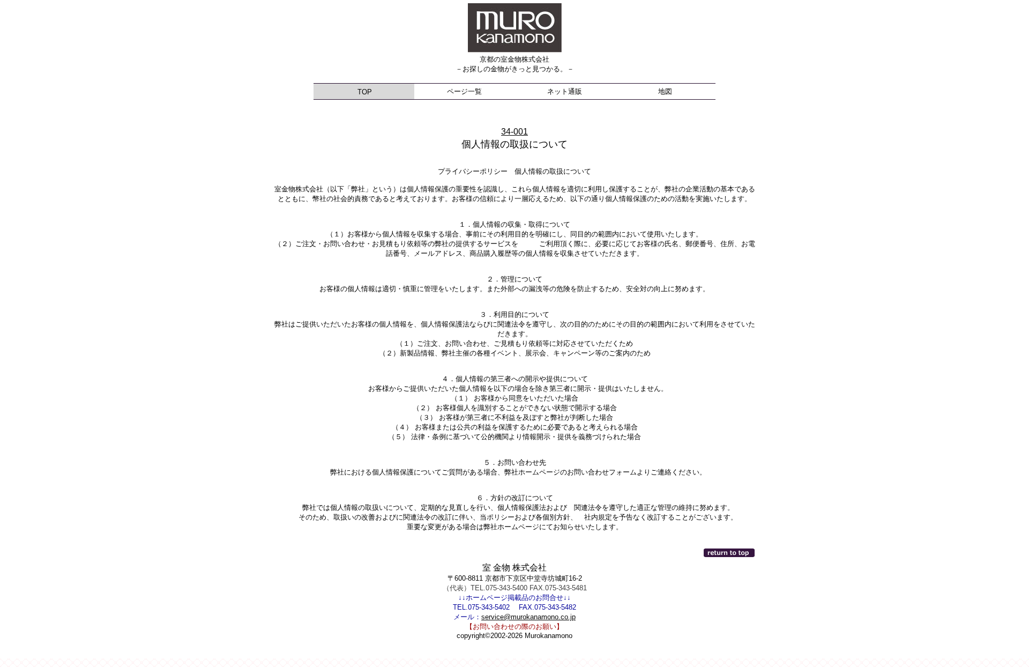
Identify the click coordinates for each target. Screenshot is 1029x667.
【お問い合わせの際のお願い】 (514, 626)
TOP (363, 92)
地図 (665, 91)
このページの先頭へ (730, 553)
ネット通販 (564, 91)
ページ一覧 (464, 91)
